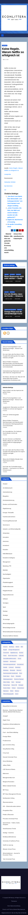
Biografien (6, 496)
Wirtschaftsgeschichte (9, 627)
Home (8, 905)
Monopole (12, 670)
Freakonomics (7, 740)
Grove (19, 658)
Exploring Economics (9, 728)
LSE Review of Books (9, 769)
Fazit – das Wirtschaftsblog (10, 732)
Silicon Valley (6, 682)
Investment (6, 545)
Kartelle (5, 667)
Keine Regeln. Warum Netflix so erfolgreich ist (13, 52)
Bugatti (5, 649)
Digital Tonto (6, 720)
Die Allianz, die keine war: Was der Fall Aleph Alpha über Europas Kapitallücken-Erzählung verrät (14, 378)
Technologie (6, 619)
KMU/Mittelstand (7, 553)
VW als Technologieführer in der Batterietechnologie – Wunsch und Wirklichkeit (12, 348)
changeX (5, 716)
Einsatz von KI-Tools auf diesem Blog (11, 909)
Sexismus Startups (18, 679)
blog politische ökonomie (10, 706)
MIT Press (6, 790)
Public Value (6, 676)
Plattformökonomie (8, 586)
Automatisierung (7, 492)
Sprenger (18, 682)
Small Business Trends (9, 828)
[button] (25, 35)
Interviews (6, 541)
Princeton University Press (10, 818)
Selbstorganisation (7, 679)
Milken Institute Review (9, 785)
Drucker (18, 281)
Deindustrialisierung (8, 500)
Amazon (5, 646)
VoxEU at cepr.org (8, 845)
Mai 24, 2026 (9, 316)
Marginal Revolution (8, 781)
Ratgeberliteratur (7, 590)
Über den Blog (15, 912)
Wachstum (5, 691)
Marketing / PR (7, 566)
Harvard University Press (10, 757)
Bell (22, 646)
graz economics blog (9, 744)
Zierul (16, 693)
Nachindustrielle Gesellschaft (10, 673)
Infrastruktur (6, 533)
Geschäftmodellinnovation (9, 658)
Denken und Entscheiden (10, 309)
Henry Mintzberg (7, 761)
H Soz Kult (6, 753)
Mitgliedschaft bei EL (6, 912)
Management (6, 562)
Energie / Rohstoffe (8, 512)
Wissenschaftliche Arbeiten (10, 636)
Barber (17, 646)
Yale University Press (9, 859)
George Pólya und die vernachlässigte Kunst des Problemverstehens (13, 314)
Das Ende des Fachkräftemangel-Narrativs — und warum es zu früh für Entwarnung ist (13, 468)
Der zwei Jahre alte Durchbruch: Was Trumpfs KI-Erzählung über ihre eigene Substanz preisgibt (14, 356)
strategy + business (8, 832)
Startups (5, 611)
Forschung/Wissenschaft (10, 520)
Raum (12, 676)
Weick (11, 691)
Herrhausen (13, 661)
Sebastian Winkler (10, 182)
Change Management (14, 649)
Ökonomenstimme (8, 802)
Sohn (13, 682)
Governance (6, 525)
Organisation (6, 578)
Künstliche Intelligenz (9, 557)
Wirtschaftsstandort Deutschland (12, 631)
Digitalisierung (7, 508)
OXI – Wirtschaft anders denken (12, 806)
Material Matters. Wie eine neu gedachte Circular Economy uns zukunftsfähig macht (9, 243)
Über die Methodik (22, 912)
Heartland (5, 661)
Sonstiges (5, 603)
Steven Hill (14, 685)
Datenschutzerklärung (15, 905)
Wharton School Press (9, 849)
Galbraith (21, 655)
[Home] (2, 35)
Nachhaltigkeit (7, 574)
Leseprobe (7, 174)
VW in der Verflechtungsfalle (11, 414)
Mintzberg (5, 670)
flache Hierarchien (12, 655)
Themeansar (14, 901)
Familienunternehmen (9, 516)
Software (5, 599)
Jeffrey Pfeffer (7, 765)
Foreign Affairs (7, 736)
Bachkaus (11, 646)
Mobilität (5, 570)
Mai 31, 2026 (9, 298)
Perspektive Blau (7, 810)
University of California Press (11, 841)
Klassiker (12, 274)
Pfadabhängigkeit (8, 582)
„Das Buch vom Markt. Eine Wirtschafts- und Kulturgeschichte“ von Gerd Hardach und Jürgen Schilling (14, 201)
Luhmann (11, 667)
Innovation (6, 537)
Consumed (6, 652)
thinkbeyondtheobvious (9, 836)
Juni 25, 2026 (9, 281)
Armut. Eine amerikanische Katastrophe (19, 236)
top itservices (8, 186)
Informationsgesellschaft (9, 664)
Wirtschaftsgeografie (8, 623)
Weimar (17, 691)
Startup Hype (6, 685)
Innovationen (20, 664)
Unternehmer (20, 688)
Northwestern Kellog (8, 798)
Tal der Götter (6, 688)
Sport (4, 607)
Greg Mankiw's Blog (8, 749)
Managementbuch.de (9, 777)
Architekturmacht (7, 488)
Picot (20, 673)
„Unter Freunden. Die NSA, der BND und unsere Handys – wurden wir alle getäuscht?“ (14, 212)
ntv (5, 190)
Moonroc (19, 670)
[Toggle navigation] (13, 35)
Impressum (22, 909)
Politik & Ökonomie (8, 814)
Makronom (6, 773)
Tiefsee (13, 688)
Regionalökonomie (8, 594)
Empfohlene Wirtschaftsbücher (11, 724)
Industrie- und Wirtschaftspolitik (12, 529)
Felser (4, 655)
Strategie (4, 45)
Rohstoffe (18, 676)
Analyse (6, 274)
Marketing (17, 667)
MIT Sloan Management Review (12, 794)
